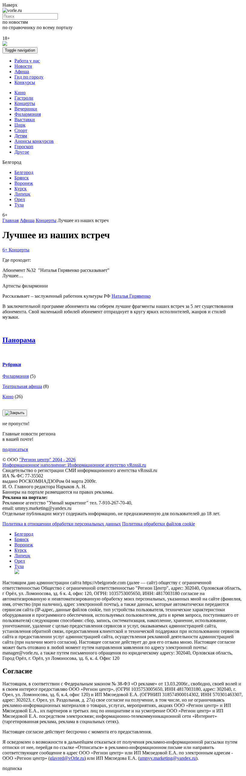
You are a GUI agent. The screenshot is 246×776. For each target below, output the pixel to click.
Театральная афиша (22, 386)
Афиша (21, 71)
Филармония (27, 114)
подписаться (15, 449)
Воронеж (23, 183)
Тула (19, 204)
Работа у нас (27, 60)
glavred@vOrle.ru (67, 758)
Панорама (18, 340)
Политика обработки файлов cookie (158, 523)
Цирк (20, 125)
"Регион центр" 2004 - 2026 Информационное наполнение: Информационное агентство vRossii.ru (74, 462)
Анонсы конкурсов (34, 141)
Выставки (24, 119)
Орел (19, 199)
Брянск (21, 177)
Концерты (24, 103)
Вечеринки (25, 108)
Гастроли (23, 98)
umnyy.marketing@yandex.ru (168, 758)
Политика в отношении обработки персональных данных (61, 523)
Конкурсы (24, 82)
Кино (20, 92)
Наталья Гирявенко (131, 296)
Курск (20, 188)
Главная (10, 220)
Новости (23, 66)
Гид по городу (29, 77)
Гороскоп (23, 146)
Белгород (23, 172)
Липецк (22, 194)
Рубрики (11, 364)
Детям (20, 135)
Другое (21, 152)
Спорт (20, 130)
